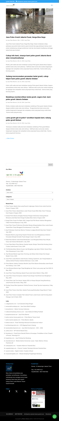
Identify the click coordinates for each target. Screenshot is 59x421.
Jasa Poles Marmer (12, 40)
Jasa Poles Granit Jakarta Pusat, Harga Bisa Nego (25, 37)
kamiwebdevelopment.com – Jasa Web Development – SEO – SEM (24, 328)
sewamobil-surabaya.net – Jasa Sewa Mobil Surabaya (21, 306)
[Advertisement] (29, 150)
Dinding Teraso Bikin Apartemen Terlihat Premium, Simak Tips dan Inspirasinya (27, 285)
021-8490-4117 (13, 183)
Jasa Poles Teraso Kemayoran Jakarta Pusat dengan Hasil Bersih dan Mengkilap (28, 275)
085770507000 (11, 1)
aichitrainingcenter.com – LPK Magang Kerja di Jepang (21, 325)
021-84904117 (9, 414)
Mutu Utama (25, 418)
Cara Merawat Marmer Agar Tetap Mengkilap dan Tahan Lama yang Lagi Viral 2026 (28, 268)
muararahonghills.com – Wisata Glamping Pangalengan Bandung (24, 353)
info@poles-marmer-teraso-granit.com (34, 414)
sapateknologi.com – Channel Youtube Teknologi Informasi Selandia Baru (26, 348)
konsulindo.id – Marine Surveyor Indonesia (17, 309)
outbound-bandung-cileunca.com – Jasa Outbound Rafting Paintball (24, 311)
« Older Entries (10, 138)
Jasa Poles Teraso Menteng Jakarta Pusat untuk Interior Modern (23, 273)
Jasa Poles (27, 40)
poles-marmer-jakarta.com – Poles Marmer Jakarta (19, 320)
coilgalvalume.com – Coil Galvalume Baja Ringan (19, 303)
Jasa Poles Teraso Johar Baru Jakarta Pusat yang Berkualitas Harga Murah (26, 290)
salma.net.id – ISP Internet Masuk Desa (16, 330)
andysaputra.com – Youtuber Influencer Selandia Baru (20, 345)
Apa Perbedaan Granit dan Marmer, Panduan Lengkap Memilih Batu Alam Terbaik (28, 230)
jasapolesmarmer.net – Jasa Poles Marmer (17, 314)
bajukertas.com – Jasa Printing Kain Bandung (18, 338)
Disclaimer (48, 414)
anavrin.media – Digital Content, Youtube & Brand (19, 351)
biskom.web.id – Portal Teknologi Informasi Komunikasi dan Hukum (24, 322)
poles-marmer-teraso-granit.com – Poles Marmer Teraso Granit (23, 317)
